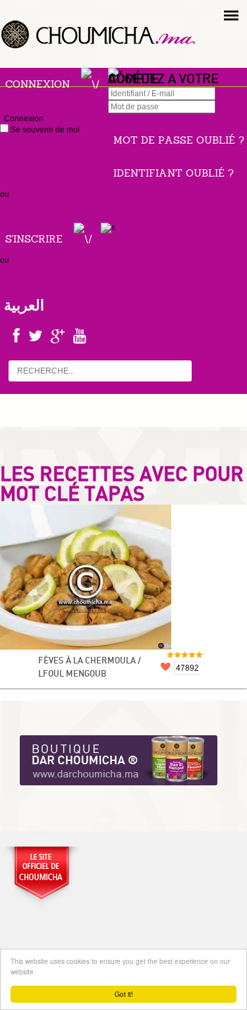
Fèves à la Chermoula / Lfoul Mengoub (89, 668)
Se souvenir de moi (44, 129)
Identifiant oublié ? (173, 173)
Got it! (124, 994)
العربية (24, 305)
